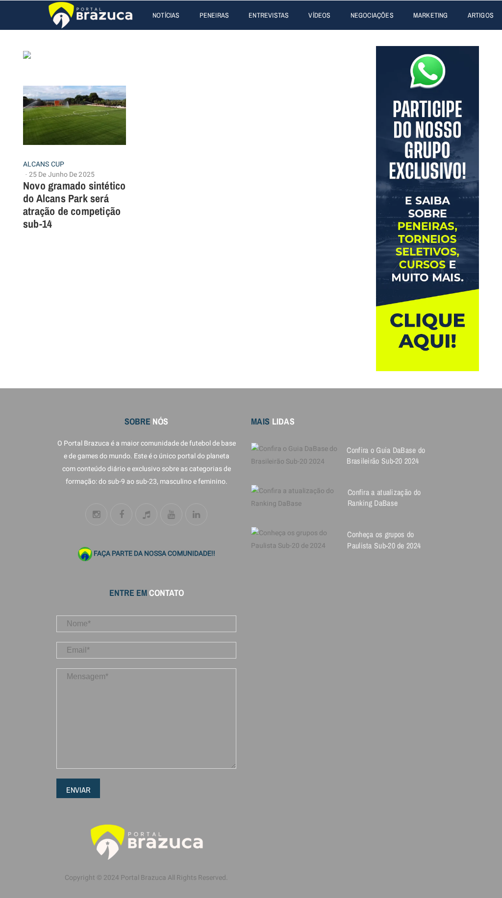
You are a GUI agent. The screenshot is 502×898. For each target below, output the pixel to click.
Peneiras (214, 15)
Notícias (166, 15)
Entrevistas (269, 15)
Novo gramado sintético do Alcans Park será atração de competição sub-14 (74, 204)
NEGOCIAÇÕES (372, 15)
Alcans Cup (43, 164)
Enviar (78, 789)
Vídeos (319, 15)
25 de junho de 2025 (62, 174)
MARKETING (430, 15)
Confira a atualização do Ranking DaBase (384, 497)
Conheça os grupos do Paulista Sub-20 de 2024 (384, 539)
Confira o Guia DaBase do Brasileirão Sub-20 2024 (386, 455)
